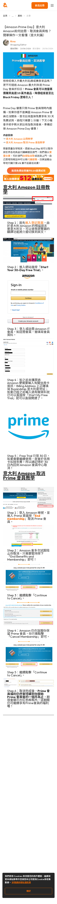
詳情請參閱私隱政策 (21, 882)
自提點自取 (28, 155)
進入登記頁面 (34, 223)
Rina (13, 41)
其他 (20, 15)
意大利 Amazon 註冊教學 (19, 138)
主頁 (5, 15)
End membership (23, 517)
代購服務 (32, 159)
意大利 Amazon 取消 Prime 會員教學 (25, 142)
